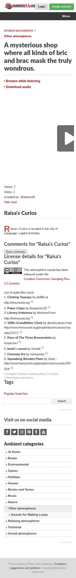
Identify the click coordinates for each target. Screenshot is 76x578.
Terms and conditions (40, 563)
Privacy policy (17, 563)
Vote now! (10, 202)
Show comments (15, 251)
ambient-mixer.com (24, 6)
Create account (61, 6)
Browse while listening (23, 81)
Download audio (18, 87)
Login (41, 6)
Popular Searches (16, 393)
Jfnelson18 (27, 197)
